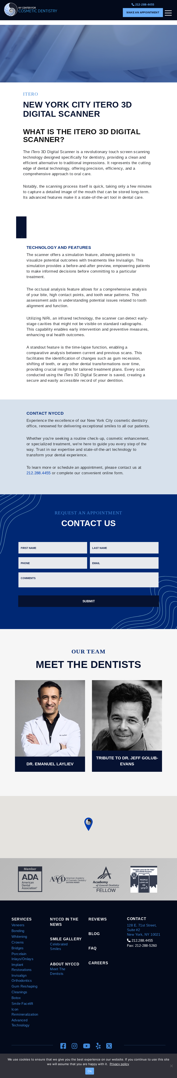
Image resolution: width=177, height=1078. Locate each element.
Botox (16, 998)
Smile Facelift (22, 1003)
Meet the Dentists (57, 971)
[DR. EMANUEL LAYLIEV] (50, 726)
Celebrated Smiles (59, 946)
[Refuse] (171, 1065)
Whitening (19, 936)
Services (22, 919)
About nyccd (65, 964)
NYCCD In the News (64, 921)
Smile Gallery (66, 939)
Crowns (18, 942)
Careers (98, 963)
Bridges (18, 948)
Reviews (97, 919)
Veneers (18, 925)
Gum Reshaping (24, 986)
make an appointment (143, 12)
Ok (90, 1071)
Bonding (18, 931)
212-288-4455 (144, 4)
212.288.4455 (39, 473)
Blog (94, 934)
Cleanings (19, 992)
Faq (92, 948)
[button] (88, 824)
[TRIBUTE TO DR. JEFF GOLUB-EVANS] (127, 726)
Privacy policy (119, 1064)
